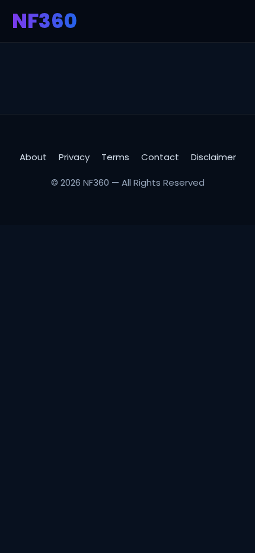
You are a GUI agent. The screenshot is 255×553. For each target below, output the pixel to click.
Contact (160, 157)
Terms (115, 157)
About (33, 157)
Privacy (74, 157)
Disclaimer (213, 157)
